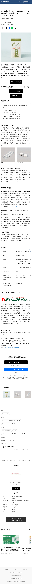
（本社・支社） (11, 440)
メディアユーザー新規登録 (16, 369)
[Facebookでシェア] (9, 28)
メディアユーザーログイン (16, 362)
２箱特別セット (16, 95)
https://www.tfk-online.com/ (12, 347)
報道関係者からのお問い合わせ (16, 572)
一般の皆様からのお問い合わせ (16, 578)
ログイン (21, 1)
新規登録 (26, 1)
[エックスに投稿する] (6, 28)
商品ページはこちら (16, 81)
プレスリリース (10, 460)
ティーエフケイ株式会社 (21, 460)
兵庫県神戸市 (4, 440)
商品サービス (5, 413)
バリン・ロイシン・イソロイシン (10, 433)
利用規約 (25, 569)
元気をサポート (24, 433)
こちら (15, 206)
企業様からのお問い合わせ (16, 575)
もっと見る (28, 529)
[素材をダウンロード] (16, 28)
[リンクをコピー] (19, 28)
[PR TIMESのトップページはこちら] (6, 1)
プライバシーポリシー (16, 569)
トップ (3, 460)
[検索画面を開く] (30, 2)
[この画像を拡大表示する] (6, 394)
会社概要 (7, 569)
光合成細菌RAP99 (6, 430)
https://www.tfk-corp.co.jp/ (18, 496)
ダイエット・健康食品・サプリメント (11, 420)
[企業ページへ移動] (16, 474)
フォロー (16, 488)
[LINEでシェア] (12, 28)
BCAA (15, 430)
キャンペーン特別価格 (16, 91)
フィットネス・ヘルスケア (8, 423)
